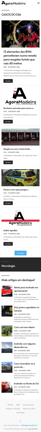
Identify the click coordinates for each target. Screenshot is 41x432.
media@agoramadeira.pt (29, 425)
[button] (39, 3)
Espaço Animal (28, 405)
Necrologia (20, 412)
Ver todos (20, 253)
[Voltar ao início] (13, 3)
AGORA (10, 405)
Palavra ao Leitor (29, 408)
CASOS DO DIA (11, 14)
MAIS (18, 405)
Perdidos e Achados (13, 408)
